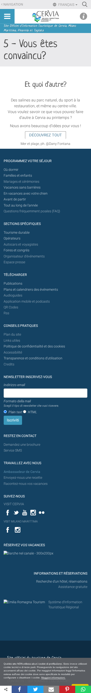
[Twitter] (35, 689)
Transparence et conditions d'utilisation (33, 358)
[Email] (51, 689)
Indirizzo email (14, 385)
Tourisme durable (17, 233)
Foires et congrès (16, 250)
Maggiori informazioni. (53, 677)
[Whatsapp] (83, 689)
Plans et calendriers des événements (31, 290)
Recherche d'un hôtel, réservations (61, 581)
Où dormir (11, 170)
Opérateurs (12, 238)
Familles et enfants (18, 175)
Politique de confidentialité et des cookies (34, 346)
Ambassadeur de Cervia (22, 472)
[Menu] (7, 16)
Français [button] (66, 5)
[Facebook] (19, 689)
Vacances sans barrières (22, 187)
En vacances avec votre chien (26, 193)
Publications (13, 283)
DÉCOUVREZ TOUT (45, 135)
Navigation (13, 4)
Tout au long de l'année (21, 205)
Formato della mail (31, 403)
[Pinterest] (67, 689)
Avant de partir (15, 199)
